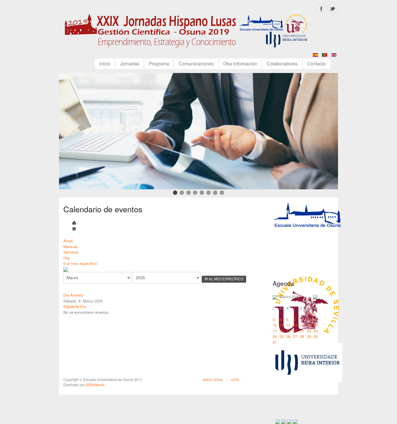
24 (275, 336)
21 (302, 331)
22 (309, 331)
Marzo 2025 (290, 296)
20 (295, 331)
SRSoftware (95, 384)
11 (282, 325)
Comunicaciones (196, 63)
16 (316, 325)
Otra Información (240, 63)
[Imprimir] (74, 223)
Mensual (70, 246)
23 (316, 331)
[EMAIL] (74, 229)
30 (316, 336)
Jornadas (129, 63)
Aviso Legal (213, 379)
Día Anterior (73, 295)
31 (275, 342)
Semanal (70, 252)
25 (282, 336)
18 (282, 331)
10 (275, 325)
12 (288, 325)
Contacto (316, 63)
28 (302, 336)
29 (309, 336)
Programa (159, 63)
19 (288, 331)
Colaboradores (282, 63)
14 (302, 325)
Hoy (66, 258)
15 (309, 325)
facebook (321, 8)
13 (295, 325)
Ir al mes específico (80, 263)
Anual (68, 240)
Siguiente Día (74, 306)
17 (275, 331)
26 (288, 336)
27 (295, 336)
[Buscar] (65, 269)
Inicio (104, 63)
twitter (332, 8)
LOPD (234, 379)
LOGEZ (188, 32)
